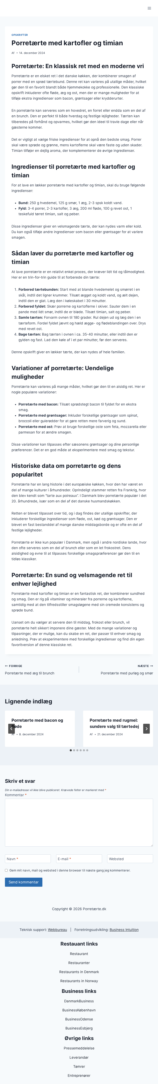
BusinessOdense (79, 1019)
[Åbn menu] (149, 8)
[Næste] (146, 729)
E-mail (64, 859)
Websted (116, 859)
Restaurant (79, 954)
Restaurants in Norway (79, 981)
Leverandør (79, 1057)
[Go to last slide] (11, 729)
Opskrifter (20, 34)
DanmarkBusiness (79, 1001)
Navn (12, 859)
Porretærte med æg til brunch (29, 669)
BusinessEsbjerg (79, 1028)
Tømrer (79, 1066)
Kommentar (16, 795)
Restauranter (79, 963)
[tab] (71, 750)
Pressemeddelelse (79, 1048)
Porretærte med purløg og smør (127, 669)
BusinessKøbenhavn (79, 1010)
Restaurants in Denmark (79, 972)
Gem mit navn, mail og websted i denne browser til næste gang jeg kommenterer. (69, 870)
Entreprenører (79, 1076)
